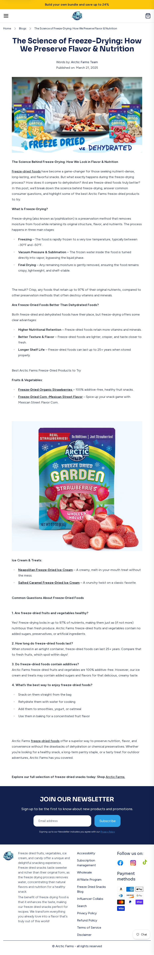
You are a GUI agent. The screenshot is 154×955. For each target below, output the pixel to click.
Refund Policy (87, 920)
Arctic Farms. (115, 777)
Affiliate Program (89, 879)
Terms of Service (89, 927)
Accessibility (86, 853)
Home (7, 28)
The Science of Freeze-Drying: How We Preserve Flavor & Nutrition (75, 28)
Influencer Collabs (90, 899)
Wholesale (84, 872)
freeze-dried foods (45, 741)
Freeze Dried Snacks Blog (91, 889)
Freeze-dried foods (26, 171)
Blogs (22, 28)
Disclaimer (84, 935)
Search (82, 906)
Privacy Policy (107, 831)
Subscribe (107, 821)
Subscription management (86, 862)
